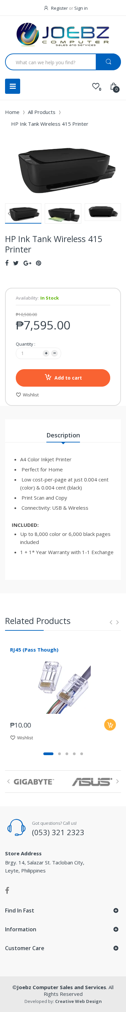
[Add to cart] (110, 725)
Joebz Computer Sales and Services (61, 987)
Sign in (81, 8)
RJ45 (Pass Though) (34, 649)
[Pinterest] (38, 263)
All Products (41, 112)
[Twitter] (16, 263)
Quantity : (25, 344)
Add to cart (68, 378)
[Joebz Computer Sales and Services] (63, 35)
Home (12, 112)
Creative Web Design (78, 1001)
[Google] (27, 263)
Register (59, 8)
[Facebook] (6, 263)
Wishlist (31, 395)
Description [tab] (63, 435)
